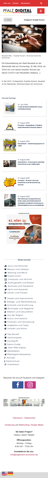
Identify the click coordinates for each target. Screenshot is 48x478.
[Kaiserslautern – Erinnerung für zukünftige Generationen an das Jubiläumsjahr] (9, 159)
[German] (10, 473)
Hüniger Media (37, 425)
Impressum (17, 418)
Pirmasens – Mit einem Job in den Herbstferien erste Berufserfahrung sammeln (29, 182)
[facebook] (17, 385)
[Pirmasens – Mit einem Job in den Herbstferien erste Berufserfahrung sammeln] (9, 177)
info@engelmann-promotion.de (24, 454)
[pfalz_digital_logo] (17, 9)
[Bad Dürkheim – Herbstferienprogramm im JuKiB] (9, 140)
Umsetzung (10, 425)
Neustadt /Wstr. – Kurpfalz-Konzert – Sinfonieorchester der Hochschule (21, 57)
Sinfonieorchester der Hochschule (29, 84)
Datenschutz (29, 418)
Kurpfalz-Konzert (30, 81)
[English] (5, 473)
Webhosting (24, 425)
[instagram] (30, 385)
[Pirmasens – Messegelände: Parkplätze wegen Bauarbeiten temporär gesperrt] (9, 122)
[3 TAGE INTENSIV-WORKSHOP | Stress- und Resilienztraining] (9, 103)
